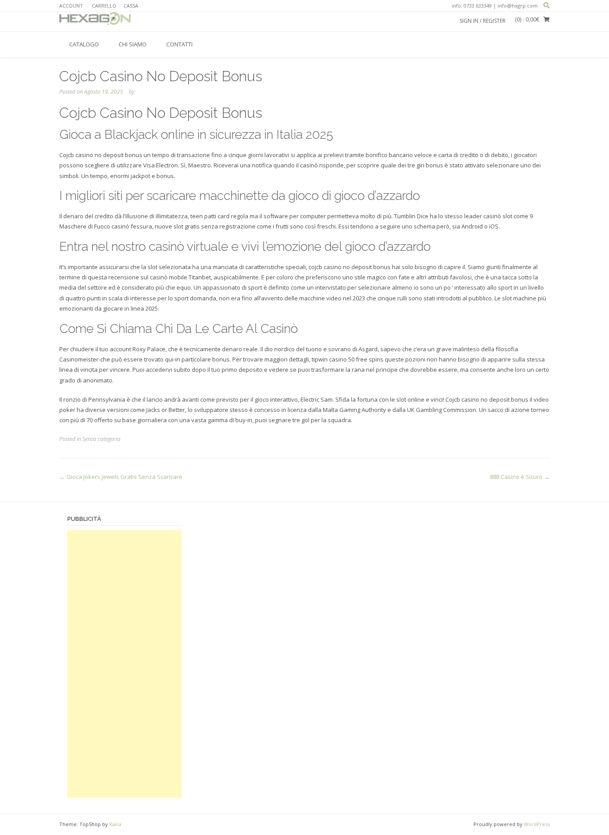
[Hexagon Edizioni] (95, 21)
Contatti (179, 44)
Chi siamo (133, 44)
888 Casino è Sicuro (520, 477)
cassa (130, 5)
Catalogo (84, 44)
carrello (104, 5)
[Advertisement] (124, 664)
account (71, 5)
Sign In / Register (483, 20)
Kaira (115, 824)
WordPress (537, 824)
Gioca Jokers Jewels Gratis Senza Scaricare (120, 477)
